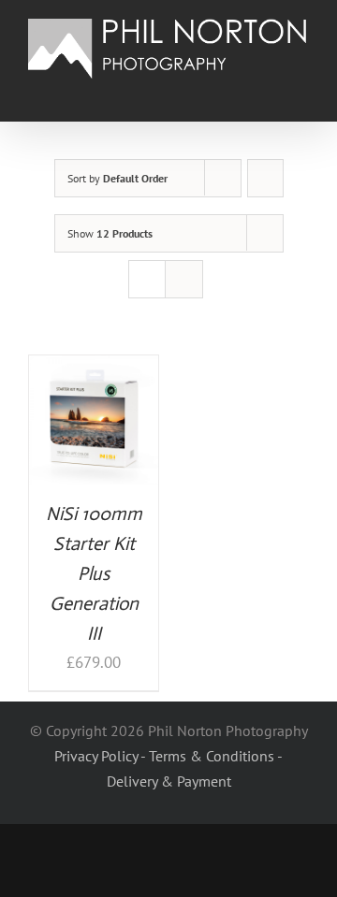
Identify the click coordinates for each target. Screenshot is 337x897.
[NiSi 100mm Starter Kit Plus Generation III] (93, 368)
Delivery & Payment (169, 781)
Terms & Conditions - (216, 755)
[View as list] (184, 279)
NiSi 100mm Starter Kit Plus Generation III (94, 573)
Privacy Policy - (101, 755)
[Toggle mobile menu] (301, 93)
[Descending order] (265, 178)
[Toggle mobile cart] (267, 93)
